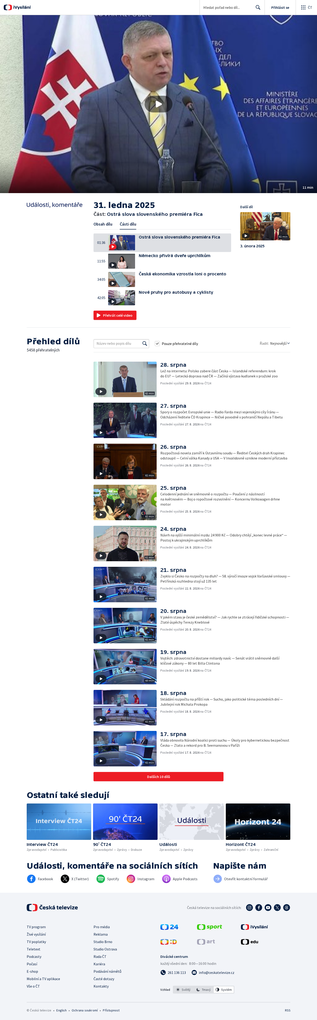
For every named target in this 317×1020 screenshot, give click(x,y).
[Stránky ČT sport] (209, 928)
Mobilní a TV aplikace (43, 978)
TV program (36, 926)
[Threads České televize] (286, 907)
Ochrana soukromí (85, 1010)
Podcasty (34, 956)
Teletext (33, 949)
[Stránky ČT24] (169, 928)
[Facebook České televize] (258, 907)
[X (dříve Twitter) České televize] (277, 907)
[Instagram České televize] (249, 907)
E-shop (32, 971)
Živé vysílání (36, 934)
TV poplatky (36, 941)
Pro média (102, 926)
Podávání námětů (107, 971)
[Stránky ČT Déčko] (168, 943)
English (61, 1010)
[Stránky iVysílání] (254, 928)
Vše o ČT (33, 986)
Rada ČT (100, 956)
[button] (158, 104)
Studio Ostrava (105, 949)
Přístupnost (111, 1010)
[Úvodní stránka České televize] (53, 907)
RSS (288, 1010)
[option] (183, 989)
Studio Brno (103, 941)
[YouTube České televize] (268, 907)
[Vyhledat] (144, 343)
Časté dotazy (104, 978)
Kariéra (99, 964)
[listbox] (203, 990)
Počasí (32, 964)
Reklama (101, 934)
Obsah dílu (103, 224)
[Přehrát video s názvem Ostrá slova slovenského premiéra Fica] (158, 104)
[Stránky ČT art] (206, 943)
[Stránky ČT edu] (249, 943)
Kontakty (101, 986)
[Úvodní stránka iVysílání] (21, 7)
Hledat (258, 7)
